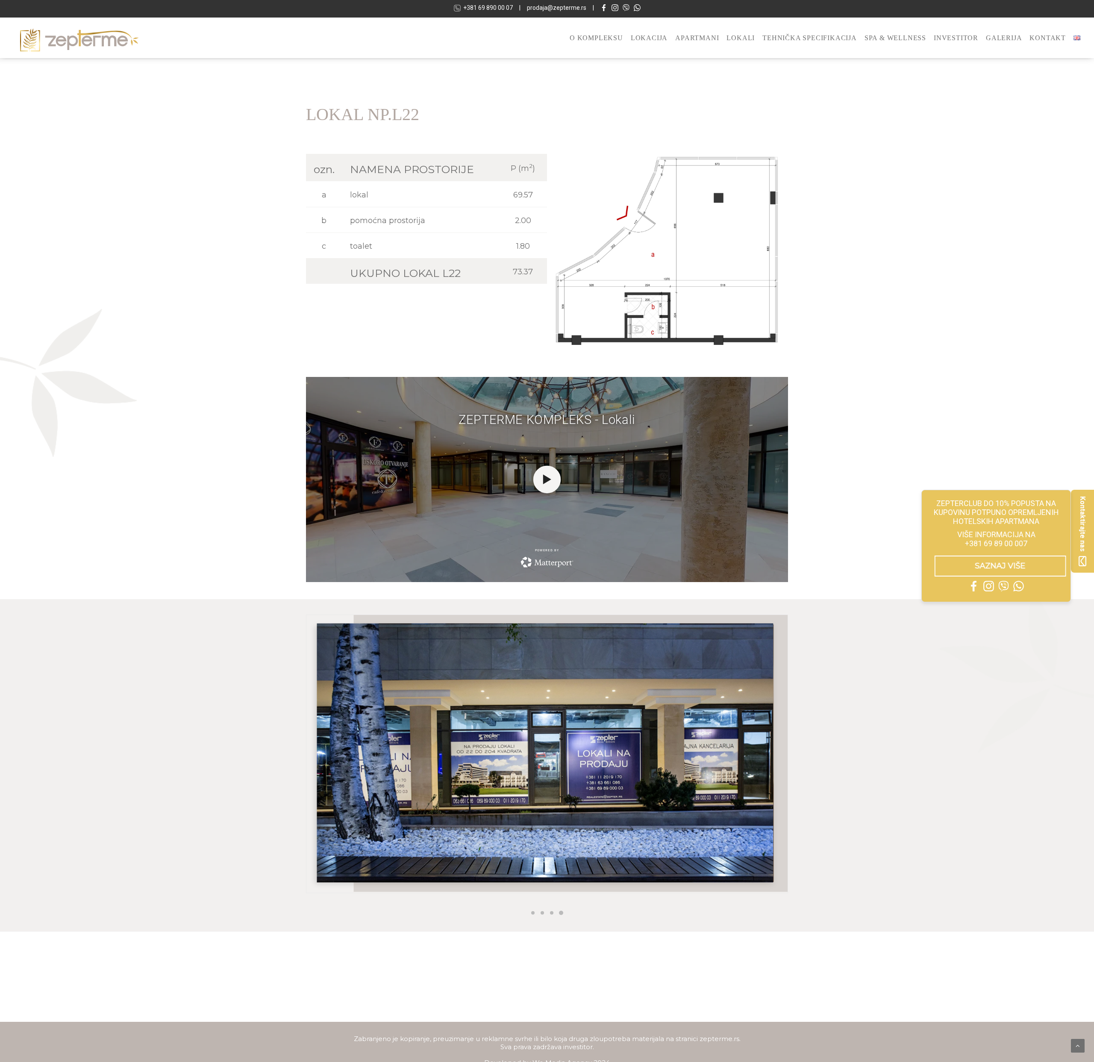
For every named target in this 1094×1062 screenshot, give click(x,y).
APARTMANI (697, 37)
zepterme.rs (719, 1039)
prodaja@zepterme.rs (556, 7)
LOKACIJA (649, 37)
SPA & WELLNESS (895, 37)
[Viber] (626, 8)
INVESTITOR (956, 37)
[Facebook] (603, 8)
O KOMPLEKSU (596, 37)
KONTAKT (1047, 37)
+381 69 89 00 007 (996, 543)
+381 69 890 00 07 (488, 7)
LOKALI (740, 37)
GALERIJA (1004, 37)
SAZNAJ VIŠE (996, 566)
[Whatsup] (637, 8)
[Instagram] (615, 8)
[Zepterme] (79, 38)
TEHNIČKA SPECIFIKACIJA (809, 37)
